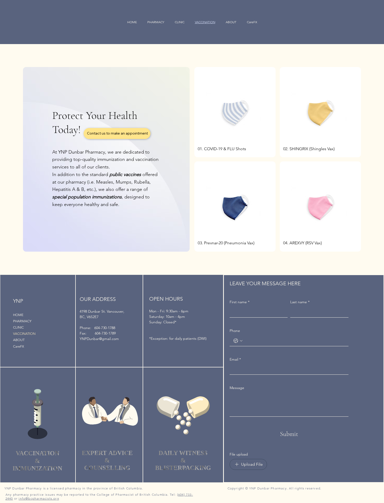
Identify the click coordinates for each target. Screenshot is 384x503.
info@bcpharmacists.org (39, 498)
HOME (18, 315)
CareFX (18, 346)
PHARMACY (22, 321)
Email (235, 359)
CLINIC (18, 327)
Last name (300, 302)
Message (237, 387)
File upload (239, 454)
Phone (235, 330)
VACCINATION (24, 334)
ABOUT (19, 340)
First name (239, 302)
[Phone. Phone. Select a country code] (238, 341)
